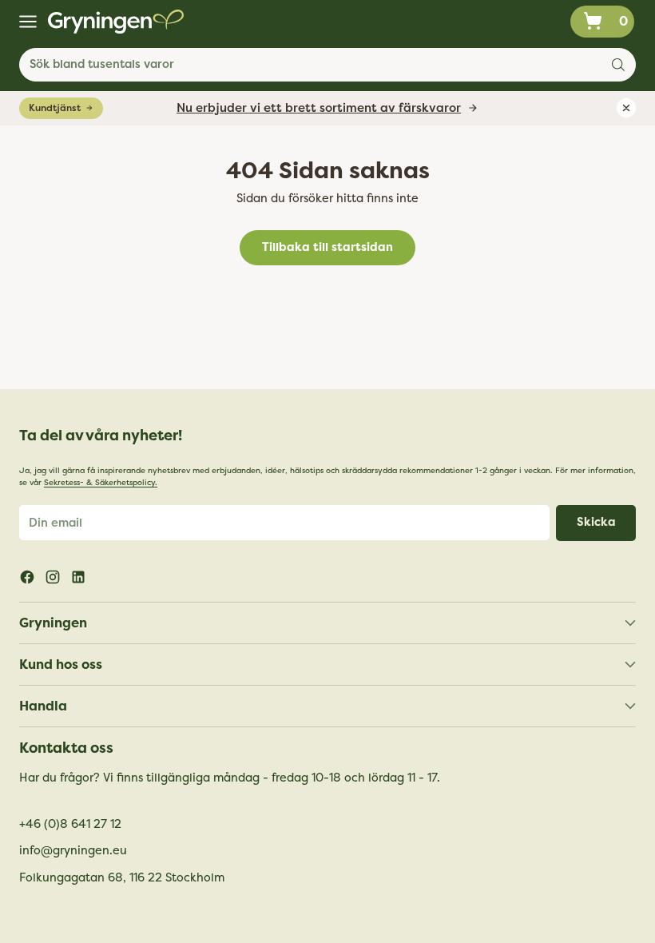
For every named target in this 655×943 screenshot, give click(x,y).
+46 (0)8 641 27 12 (70, 824)
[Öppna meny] (27, 22)
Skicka (596, 522)
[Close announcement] (626, 107)
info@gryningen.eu (73, 850)
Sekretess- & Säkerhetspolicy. (100, 482)
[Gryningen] (116, 21)
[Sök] (618, 65)
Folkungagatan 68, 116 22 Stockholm (121, 878)
